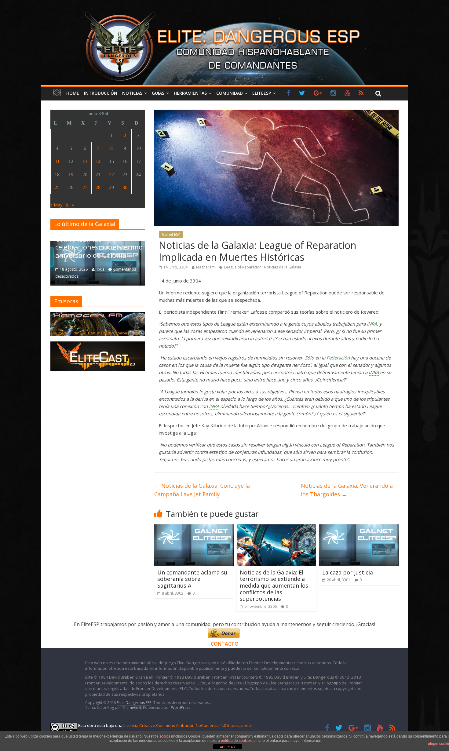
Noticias (132, 93)
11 (57, 161)
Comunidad (229, 93)
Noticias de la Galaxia (282, 267)
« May (56, 205)
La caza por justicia (347, 572)
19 (70, 174)
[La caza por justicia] (359, 528)
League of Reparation (242, 267)
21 (98, 174)
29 (111, 187)
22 (111, 174)
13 (84, 161)
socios (164, 736)
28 (98, 187)
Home (72, 93)
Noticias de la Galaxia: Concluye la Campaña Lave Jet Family (202, 490)
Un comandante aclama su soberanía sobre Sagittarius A (192, 579)
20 (84, 174)
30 (124, 187)
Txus (110, 269)
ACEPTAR (227, 747)
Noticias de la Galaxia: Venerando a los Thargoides (347, 490)
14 (98, 161)
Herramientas (190, 93)
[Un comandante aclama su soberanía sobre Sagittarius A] (194, 528)
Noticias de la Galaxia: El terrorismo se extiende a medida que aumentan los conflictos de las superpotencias (274, 585)
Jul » (70, 205)
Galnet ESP (171, 234)
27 (84, 187)
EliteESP (261, 93)
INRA (372, 324)
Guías (158, 93)
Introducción (100, 93)
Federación (338, 358)
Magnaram (205, 267)
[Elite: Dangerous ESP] (224, 10)
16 (124, 161)
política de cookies (236, 740)
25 (57, 187)
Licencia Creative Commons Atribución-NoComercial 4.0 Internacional (187, 725)
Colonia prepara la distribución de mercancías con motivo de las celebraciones (108, 243)
